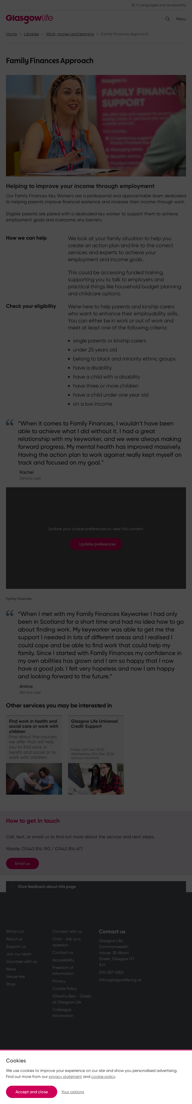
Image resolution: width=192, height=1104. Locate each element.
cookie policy (103, 1076)
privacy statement (65, 1076)
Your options (72, 1091)
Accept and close (32, 1091)
